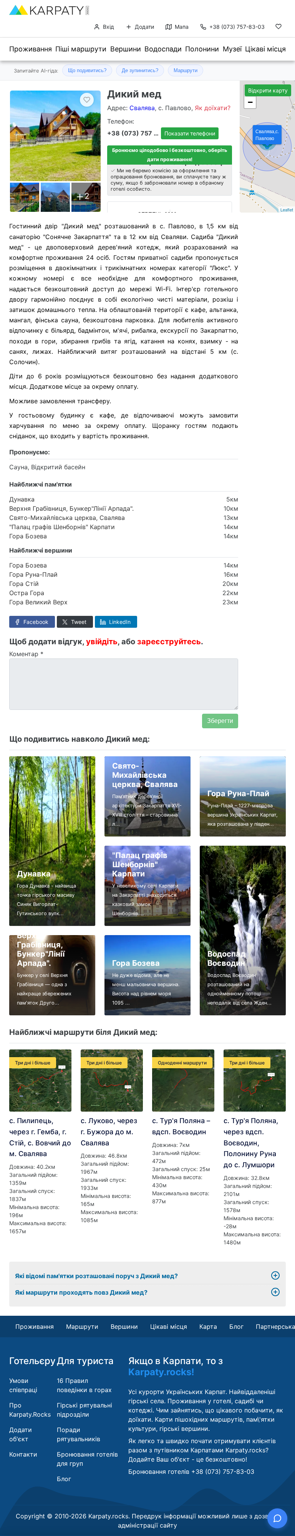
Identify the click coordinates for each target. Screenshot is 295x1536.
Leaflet (286, 209)
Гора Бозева (28, 536)
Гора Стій (24, 583)
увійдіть (102, 641)
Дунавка (22, 499)
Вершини (125, 49)
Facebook (35, 622)
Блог (236, 1326)
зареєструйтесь (169, 641)
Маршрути (185, 70)
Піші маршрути (80, 49)
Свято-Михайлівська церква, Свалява (67, 517)
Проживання (30, 49)
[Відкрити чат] (277, 1518)
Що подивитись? (87, 70)
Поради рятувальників (78, 1434)
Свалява (142, 108)
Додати (143, 26)
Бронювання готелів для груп (87, 1458)
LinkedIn (119, 622)
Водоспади (163, 49)
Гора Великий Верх (38, 602)
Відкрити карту (268, 90)
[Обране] (278, 28)
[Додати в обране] (87, 100)
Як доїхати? (212, 108)
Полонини (202, 49)
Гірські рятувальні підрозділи (84, 1409)
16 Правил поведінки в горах (84, 1385)
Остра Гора (26, 593)
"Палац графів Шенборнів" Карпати (62, 527)
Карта (208, 1326)
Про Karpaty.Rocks (30, 1409)
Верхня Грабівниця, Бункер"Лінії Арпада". (71, 508)
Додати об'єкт (20, 1434)
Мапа (181, 26)
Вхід (107, 26)
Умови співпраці (23, 1385)
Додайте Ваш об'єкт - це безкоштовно (186, 1459)
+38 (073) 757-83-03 (237, 26)
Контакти (23, 1454)
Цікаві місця (265, 49)
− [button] (250, 102)
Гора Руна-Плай (33, 574)
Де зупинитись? (140, 70)
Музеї (232, 49)
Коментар (26, 654)
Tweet (78, 622)
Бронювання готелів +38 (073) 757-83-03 (191, 1471)
